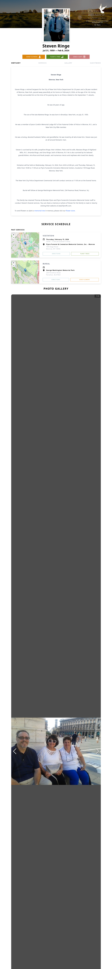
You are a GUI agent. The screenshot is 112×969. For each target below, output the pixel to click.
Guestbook (95, 63)
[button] (25, 243)
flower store (70, 211)
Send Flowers (84, 279)
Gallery (68, 63)
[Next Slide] (97, 751)
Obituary (15, 63)
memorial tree (39, 211)
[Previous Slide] (14, 751)
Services (42, 63)
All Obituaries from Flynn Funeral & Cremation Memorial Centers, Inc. (97, 21)
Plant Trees (84, 253)
